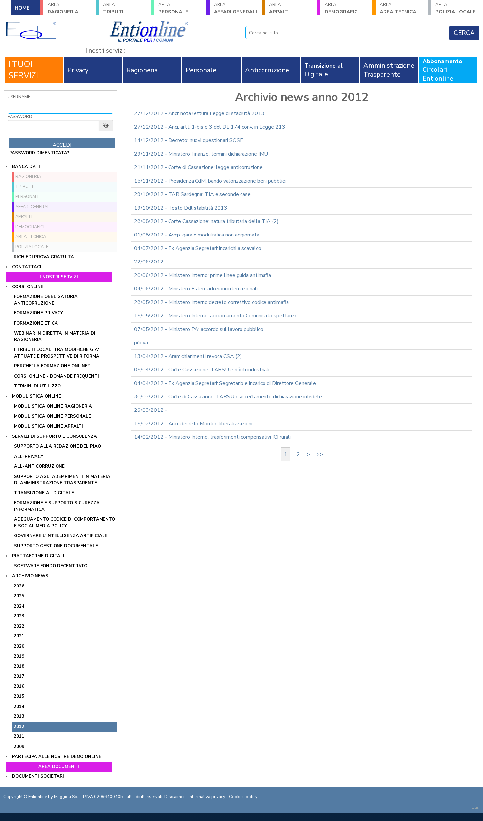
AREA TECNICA (398, 8)
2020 (19, 646)
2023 (19, 616)
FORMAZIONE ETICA (36, 323)
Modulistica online (36, 396)
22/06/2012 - (150, 261)
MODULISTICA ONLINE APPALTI (48, 426)
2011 (19, 736)
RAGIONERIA (63, 8)
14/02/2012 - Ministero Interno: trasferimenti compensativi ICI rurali (212, 437)
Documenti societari (38, 776)
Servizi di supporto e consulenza (54, 436)
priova (141, 342)
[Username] (60, 107)
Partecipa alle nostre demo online (56, 756)
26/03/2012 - (150, 410)
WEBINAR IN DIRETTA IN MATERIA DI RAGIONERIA (54, 336)
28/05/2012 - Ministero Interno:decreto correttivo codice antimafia (211, 302)
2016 (19, 686)
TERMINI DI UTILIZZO (37, 386)
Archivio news (30, 576)
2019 (19, 656)
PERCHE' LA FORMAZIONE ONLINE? (52, 366)
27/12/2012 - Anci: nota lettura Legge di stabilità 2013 (199, 113)
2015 (19, 696)
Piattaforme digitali (38, 556)
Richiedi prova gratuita (44, 257)
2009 (19, 747)
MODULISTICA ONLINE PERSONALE (52, 416)
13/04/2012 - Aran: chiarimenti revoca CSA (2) (188, 356)
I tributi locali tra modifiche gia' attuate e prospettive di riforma (56, 353)
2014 (19, 706)
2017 (19, 676)
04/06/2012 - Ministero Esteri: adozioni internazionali (196, 288)
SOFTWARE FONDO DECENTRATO (50, 566)
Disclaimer (174, 797)
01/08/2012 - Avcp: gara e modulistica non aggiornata (196, 234)
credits (476, 808)
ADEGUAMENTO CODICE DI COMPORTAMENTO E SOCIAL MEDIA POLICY (64, 522)
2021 (19, 636)
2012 (19, 727)
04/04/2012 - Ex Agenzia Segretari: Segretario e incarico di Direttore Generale (225, 383)
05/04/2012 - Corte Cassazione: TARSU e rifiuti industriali (201, 369)
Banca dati (26, 167)
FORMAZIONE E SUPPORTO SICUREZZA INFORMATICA (57, 506)
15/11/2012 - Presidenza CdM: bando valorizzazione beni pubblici (210, 181)
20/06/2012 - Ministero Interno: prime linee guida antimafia (202, 275)
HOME (22, 8)
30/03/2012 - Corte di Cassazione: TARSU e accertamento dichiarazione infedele (228, 396)
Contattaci (26, 267)
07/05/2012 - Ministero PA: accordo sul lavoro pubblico (198, 329)
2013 (19, 716)
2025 (19, 596)
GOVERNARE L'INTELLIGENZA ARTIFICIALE (60, 536)
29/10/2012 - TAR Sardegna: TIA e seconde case (192, 194)
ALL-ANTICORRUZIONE (39, 466)
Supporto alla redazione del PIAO (57, 446)
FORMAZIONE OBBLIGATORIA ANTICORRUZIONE (46, 300)
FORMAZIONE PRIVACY (38, 313)
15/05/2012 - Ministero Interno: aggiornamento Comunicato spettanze (216, 315)
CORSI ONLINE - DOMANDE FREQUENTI (56, 376)
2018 (19, 666)
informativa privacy (207, 797)
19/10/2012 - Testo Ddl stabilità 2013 (180, 207)
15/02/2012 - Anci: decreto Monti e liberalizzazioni (193, 423)
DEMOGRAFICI (342, 8)
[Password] (53, 125)
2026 (19, 586)
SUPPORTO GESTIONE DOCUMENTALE (56, 546)
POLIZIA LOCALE (31, 247)
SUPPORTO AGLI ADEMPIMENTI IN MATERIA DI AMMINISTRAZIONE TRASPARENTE (62, 480)
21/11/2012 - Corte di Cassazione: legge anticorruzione (198, 167)
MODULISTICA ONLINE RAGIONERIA (53, 406)
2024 (19, 606)
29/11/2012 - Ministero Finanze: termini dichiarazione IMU (201, 154)
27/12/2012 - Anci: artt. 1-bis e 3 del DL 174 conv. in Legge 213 (209, 127)
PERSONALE (173, 8)
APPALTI (279, 8)
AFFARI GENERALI (235, 8)
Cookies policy (243, 797)
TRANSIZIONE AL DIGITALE (44, 493)
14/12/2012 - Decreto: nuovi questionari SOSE (188, 140)
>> (319, 454)
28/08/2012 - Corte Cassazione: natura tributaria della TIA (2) (206, 221)
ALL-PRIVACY (28, 457)
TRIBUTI (113, 8)
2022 (19, 626)
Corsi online (27, 287)
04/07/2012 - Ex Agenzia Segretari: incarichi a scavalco (197, 248)
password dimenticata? (39, 153)
